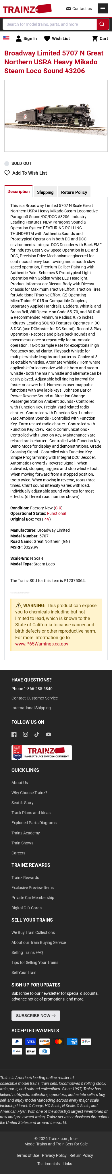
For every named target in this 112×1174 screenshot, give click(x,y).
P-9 (46, 519)
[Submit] (102, 25)
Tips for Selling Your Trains (34, 962)
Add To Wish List (29, 173)
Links (67, 1163)
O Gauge (36, 1105)
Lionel (22, 1105)
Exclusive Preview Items (32, 887)
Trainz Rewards (25, 877)
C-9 (58, 508)
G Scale (83, 1105)
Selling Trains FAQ (27, 952)
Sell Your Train (23, 972)
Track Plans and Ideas (31, 812)
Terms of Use (27, 1155)
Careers (18, 853)
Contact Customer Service (34, 698)
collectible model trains (20, 1083)
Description (18, 191)
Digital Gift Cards (26, 908)
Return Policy (74, 192)
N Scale (68, 1105)
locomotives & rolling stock (82, 1083)
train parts (9, 1089)
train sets (49, 1083)
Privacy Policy (54, 1155)
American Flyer (13, 1111)
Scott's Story (22, 802)
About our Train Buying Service (38, 942)
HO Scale (52, 1105)
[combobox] (56, 24)
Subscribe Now (33, 1015)
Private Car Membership (32, 897)
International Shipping (31, 707)
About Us (19, 782)
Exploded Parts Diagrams (34, 822)
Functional (56, 513)
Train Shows (22, 843)
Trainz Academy (25, 833)
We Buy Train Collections (33, 932)
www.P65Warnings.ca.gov (41, 644)
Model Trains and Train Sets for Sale (56, 1144)
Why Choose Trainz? (29, 792)
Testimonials (48, 1163)
